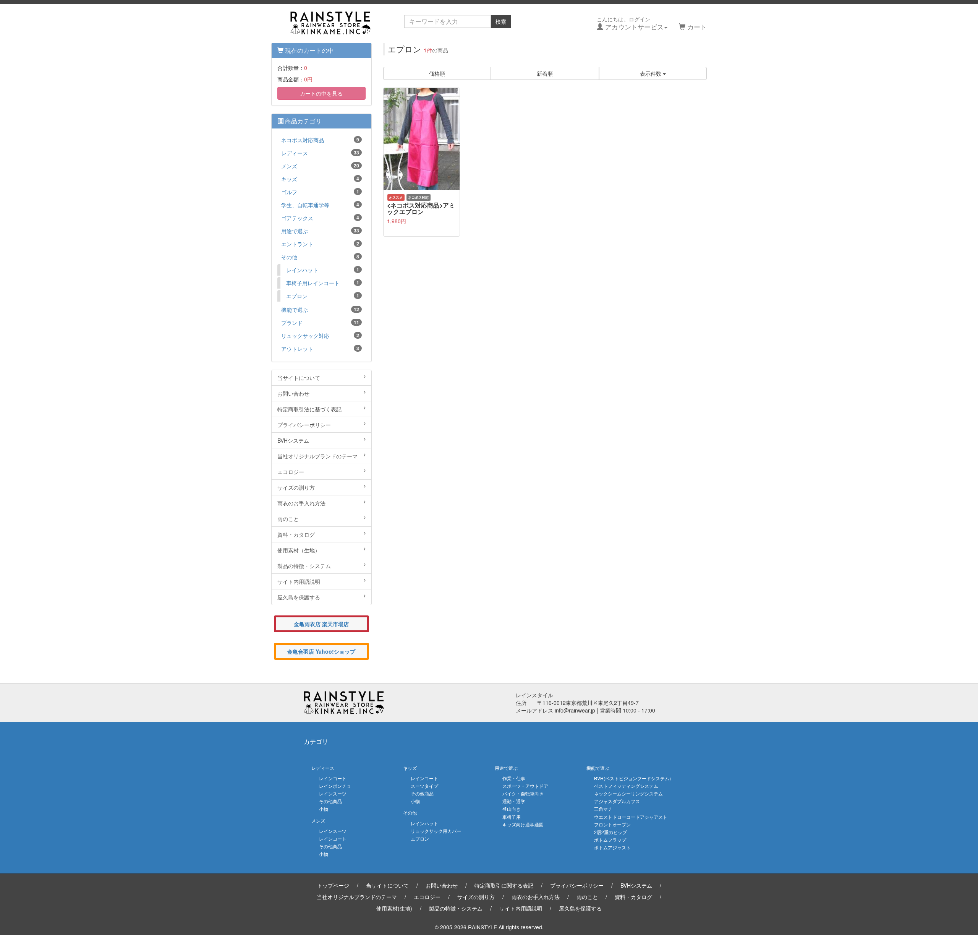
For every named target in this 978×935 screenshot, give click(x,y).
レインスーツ (333, 793)
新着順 (545, 73)
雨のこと (288, 519)
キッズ (320, 179)
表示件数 (651, 73)
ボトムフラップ (610, 839)
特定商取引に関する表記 (503, 885)
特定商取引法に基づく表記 (309, 409)
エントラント (320, 244)
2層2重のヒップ (610, 832)
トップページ (333, 885)
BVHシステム (293, 440)
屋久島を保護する (298, 597)
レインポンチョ (335, 785)
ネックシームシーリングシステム (628, 793)
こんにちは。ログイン (630, 23)
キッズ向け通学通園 (523, 824)
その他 (320, 257)
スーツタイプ (424, 785)
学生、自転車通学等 (320, 205)
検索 (500, 21)
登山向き (511, 808)
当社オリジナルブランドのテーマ (317, 456)
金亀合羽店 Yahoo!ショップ (321, 651)
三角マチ (603, 808)
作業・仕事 (513, 778)
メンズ (320, 166)
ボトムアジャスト (612, 847)
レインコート (333, 778)
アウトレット (320, 348)
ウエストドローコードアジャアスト (630, 816)
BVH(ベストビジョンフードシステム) (632, 778)
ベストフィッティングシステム (626, 785)
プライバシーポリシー (304, 425)
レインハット (322, 270)
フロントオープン (612, 824)
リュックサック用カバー (436, 831)
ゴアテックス (320, 218)
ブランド (320, 322)
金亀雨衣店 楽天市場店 (321, 624)
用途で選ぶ (320, 231)
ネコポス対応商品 (320, 140)
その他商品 (330, 801)
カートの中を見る (321, 93)
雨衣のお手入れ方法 (301, 503)
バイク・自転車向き (523, 793)
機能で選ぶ (320, 309)
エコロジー (290, 472)
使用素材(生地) (394, 908)
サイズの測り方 (296, 487)
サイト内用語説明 (298, 581)
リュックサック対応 (320, 335)
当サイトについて (298, 377)
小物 (323, 808)
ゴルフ (320, 192)
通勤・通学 (513, 801)
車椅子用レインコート (322, 283)
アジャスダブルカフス (617, 801)
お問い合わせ (293, 393)
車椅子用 (511, 816)
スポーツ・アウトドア (525, 785)
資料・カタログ (296, 534)
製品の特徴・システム (304, 566)
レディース (320, 153)
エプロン (322, 296)
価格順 (437, 73)
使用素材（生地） (298, 550)
